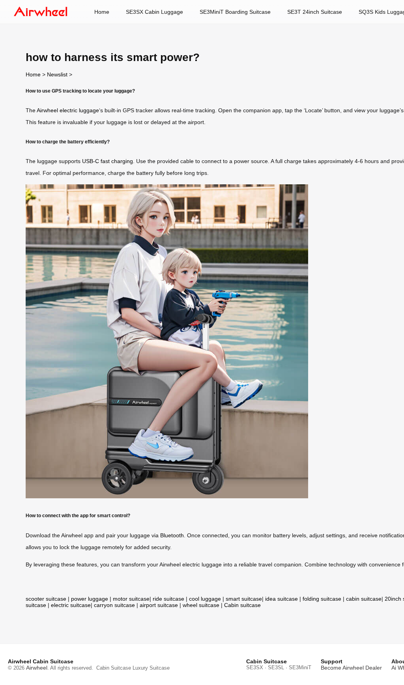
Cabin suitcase (242, 605)
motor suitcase (131, 599)
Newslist (57, 74)
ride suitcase (168, 599)
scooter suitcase (46, 599)
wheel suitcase (201, 605)
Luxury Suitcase (151, 668)
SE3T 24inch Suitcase (314, 12)
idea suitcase (281, 599)
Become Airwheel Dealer (351, 668)
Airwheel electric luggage (68, 110)
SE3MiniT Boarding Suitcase (235, 12)
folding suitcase (322, 599)
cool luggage (205, 599)
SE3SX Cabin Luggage (154, 12)
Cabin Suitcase (113, 668)
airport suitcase (159, 605)
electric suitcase (71, 605)
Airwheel (36, 668)
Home (101, 12)
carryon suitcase (114, 605)
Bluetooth (172, 535)
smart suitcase (244, 599)
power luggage (89, 599)
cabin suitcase (364, 599)
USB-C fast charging (107, 161)
